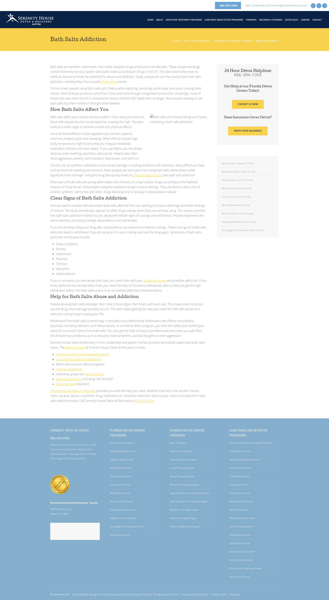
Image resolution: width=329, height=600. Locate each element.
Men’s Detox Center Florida (236, 205)
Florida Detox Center (165, 594)
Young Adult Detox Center (123, 509)
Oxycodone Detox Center (242, 551)
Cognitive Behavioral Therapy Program (189, 493)
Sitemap (235, 594)
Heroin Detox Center (240, 493)
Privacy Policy (219, 594)
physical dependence (147, 175)
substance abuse (154, 280)
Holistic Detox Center (121, 476)
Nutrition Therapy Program (183, 518)
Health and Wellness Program (185, 526)
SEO (74, 594)
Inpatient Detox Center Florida (237, 180)
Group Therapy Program (182, 468)
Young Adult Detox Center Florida (239, 221)
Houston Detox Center (194, 594)
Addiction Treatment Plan (123, 518)
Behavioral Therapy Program (184, 484)
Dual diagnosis (65, 384)
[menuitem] (150, 19)
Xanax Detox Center (239, 576)
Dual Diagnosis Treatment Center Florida (242, 230)
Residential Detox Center (123, 451)
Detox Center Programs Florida (238, 163)
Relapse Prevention (120, 534)
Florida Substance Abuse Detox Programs (250, 442)
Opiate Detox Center (240, 534)
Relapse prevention (69, 369)
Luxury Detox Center (120, 484)
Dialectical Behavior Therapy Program (189, 501)
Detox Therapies (178, 442)
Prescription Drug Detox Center (245, 568)
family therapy (94, 374)
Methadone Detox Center (242, 518)
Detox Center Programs (122, 442)
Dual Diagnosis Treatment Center (127, 526)
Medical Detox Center (121, 468)
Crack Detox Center (239, 476)
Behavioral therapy (68, 379)
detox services (75, 347)
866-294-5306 (143, 401)
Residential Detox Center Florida (238, 171)
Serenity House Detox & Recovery (73, 391)
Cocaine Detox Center (240, 468)
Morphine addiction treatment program (82, 354)
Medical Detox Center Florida (237, 188)
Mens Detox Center (120, 493)
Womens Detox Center (122, 501)
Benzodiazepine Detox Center (244, 459)
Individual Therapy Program (184, 459)
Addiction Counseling (180, 451)
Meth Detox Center (239, 509)
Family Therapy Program (182, 476)
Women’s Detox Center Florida (237, 213)
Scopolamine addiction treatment (78, 359)
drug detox (109, 81)
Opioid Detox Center (240, 543)
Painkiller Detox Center (241, 560)
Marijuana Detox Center (241, 501)
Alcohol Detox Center (240, 451)
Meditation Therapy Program (184, 509)
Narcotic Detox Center (240, 526)
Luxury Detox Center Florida (236, 196)
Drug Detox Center (239, 484)
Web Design (90, 594)
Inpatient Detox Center (121, 459)
